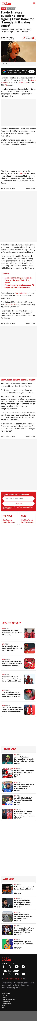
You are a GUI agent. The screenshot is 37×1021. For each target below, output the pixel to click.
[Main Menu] (34, 3)
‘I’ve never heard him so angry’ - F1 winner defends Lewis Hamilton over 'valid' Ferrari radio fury (12, 694)
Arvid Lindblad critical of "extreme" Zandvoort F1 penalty (23, 800)
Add (31, 71)
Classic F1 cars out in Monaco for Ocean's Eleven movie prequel (24, 773)
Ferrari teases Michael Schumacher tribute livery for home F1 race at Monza (11, 679)
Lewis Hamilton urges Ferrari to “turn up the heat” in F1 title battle (18, 280)
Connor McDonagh (7, 37)
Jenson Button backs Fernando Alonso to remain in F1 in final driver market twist (24, 759)
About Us (4, 996)
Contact (4, 997)
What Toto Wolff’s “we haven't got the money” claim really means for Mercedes (22, 903)
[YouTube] (17, 967)
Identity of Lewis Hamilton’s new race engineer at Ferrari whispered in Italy (27, 521)
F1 (8, 9)
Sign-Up (4, 1007)
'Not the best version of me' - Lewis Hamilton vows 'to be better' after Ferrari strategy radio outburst (12, 710)
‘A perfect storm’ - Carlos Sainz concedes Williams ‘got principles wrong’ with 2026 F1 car (24, 814)
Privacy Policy (6, 509)
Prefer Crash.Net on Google (17, 70)
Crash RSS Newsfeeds (8, 999)
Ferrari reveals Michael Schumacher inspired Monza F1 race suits (12, 633)
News (13, 9)
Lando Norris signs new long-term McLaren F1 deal (23, 943)
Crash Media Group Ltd (12, 978)
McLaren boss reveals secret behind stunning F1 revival (24, 888)
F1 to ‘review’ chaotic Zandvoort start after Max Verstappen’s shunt (23, 916)
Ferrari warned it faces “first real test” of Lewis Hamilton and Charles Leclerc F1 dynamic (12, 663)
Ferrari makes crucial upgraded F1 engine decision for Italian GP (19, 286)
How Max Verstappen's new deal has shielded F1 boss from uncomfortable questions (24, 930)
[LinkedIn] (23, 967)
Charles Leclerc (21, 293)
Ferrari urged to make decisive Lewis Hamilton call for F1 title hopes (12, 648)
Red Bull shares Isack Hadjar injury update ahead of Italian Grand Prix (24, 786)
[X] (10, 967)
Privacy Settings (6, 1003)
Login (3, 1005)
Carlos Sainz (23, 82)
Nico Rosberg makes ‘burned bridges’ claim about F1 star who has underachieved (9, 521)
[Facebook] (4, 967)
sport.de (22, 173)
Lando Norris (10, 304)
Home (4, 9)
